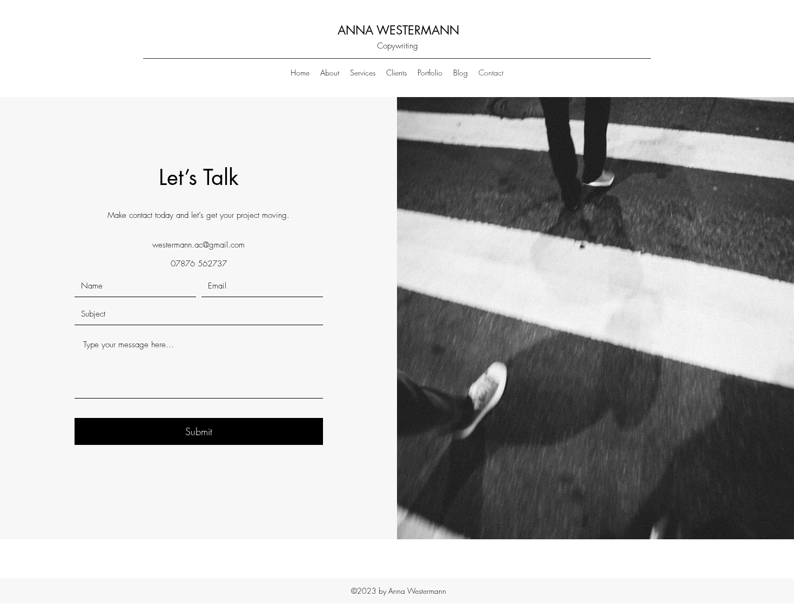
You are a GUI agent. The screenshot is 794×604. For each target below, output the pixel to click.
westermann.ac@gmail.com (198, 244)
